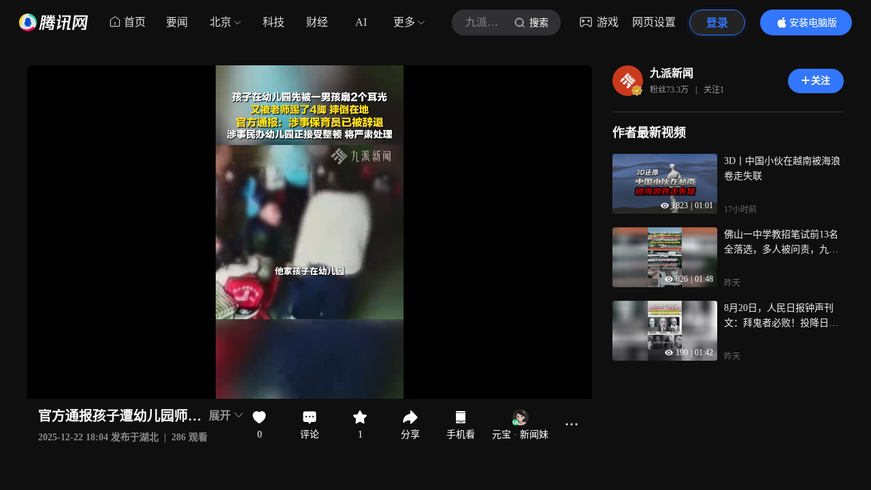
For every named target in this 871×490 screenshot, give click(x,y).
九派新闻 (671, 73)
